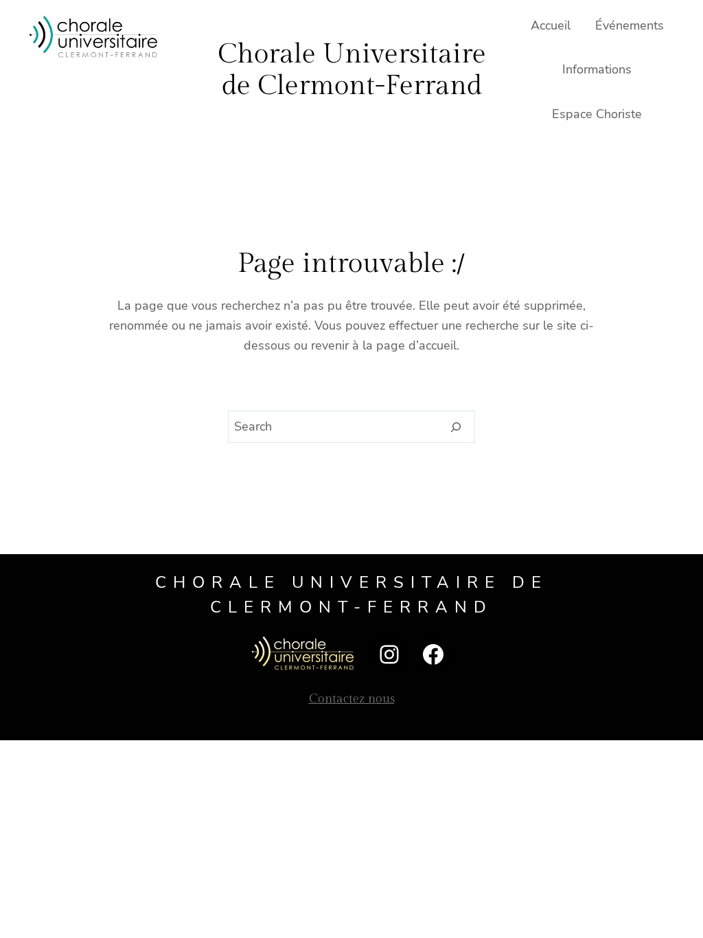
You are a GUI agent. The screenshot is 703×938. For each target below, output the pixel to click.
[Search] (456, 427)
